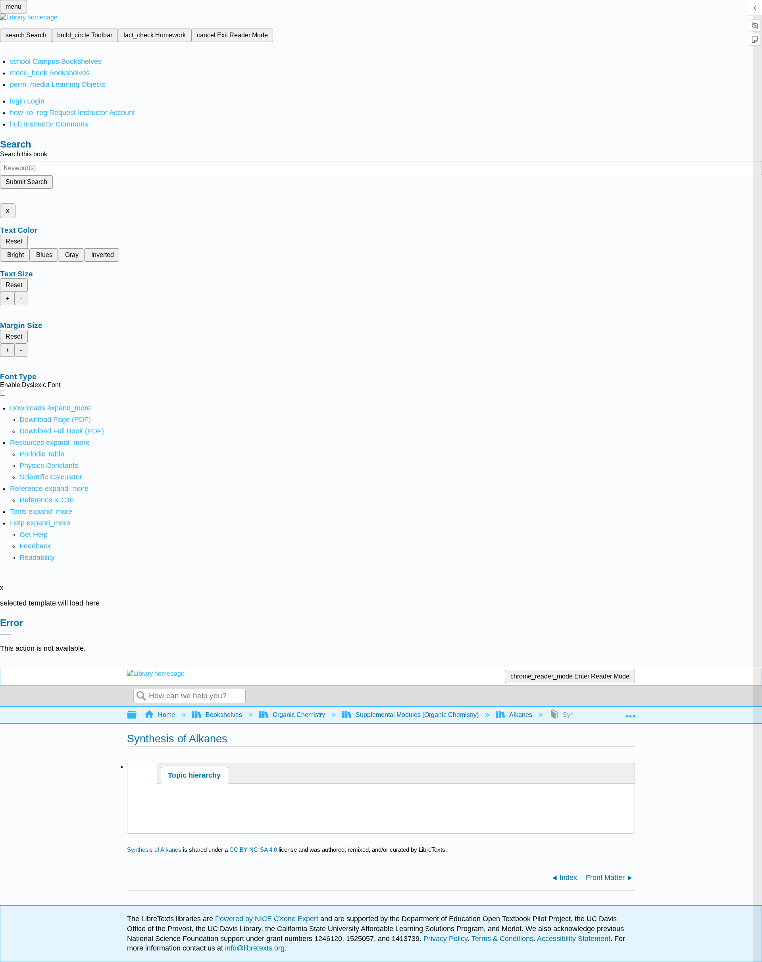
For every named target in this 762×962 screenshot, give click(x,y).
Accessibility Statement (573, 939)
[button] (35, 546)
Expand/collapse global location (630, 713)
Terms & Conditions (502, 939)
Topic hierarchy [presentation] (194, 775)
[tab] (194, 775)
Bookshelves (224, 714)
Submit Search (26, 181)
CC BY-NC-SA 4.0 (253, 849)
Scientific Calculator (50, 477)
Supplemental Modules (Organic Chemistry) (417, 714)
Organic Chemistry (299, 714)
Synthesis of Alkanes (154, 849)
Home (166, 714)
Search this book (23, 154)
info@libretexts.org (254, 948)
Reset (14, 241)
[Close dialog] (5, 634)
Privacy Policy (445, 939)
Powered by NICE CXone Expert (267, 919)
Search (141, 696)
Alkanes (521, 714)
